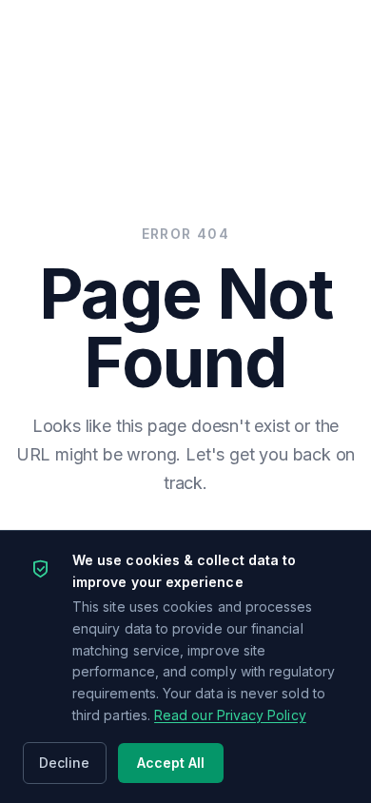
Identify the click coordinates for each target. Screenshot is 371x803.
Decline (64, 762)
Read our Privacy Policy (230, 715)
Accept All (171, 762)
